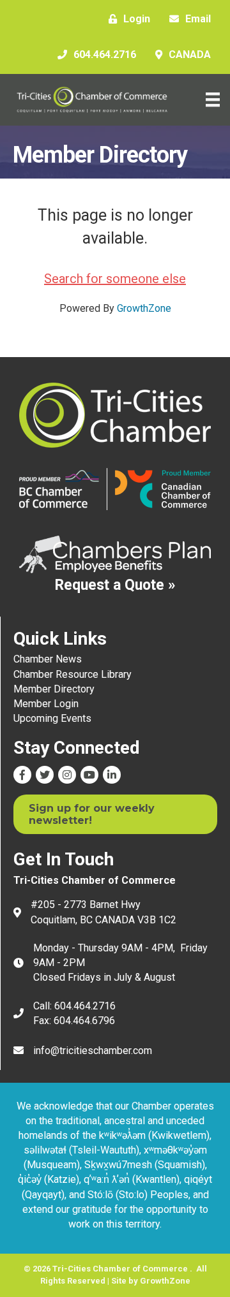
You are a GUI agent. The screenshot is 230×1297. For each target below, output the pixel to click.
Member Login (46, 704)
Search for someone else (115, 278)
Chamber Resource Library (72, 674)
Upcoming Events (52, 718)
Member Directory (54, 689)
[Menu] (213, 99)
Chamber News (47, 659)
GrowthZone (144, 308)
